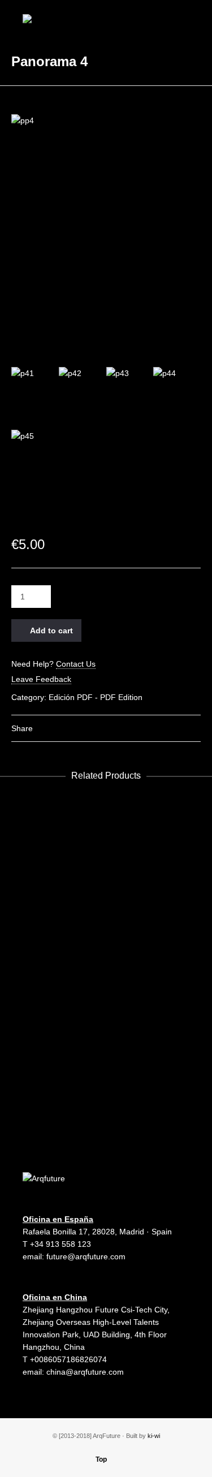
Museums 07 (106, 1071)
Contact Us (76, 663)
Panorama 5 (106, 990)
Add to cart (51, 630)
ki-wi (154, 1435)
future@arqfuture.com (86, 1256)
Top (101, 1459)
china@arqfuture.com (85, 1371)
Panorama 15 (106, 827)
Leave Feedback (41, 679)
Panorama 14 (106, 909)
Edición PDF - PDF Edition (95, 697)
